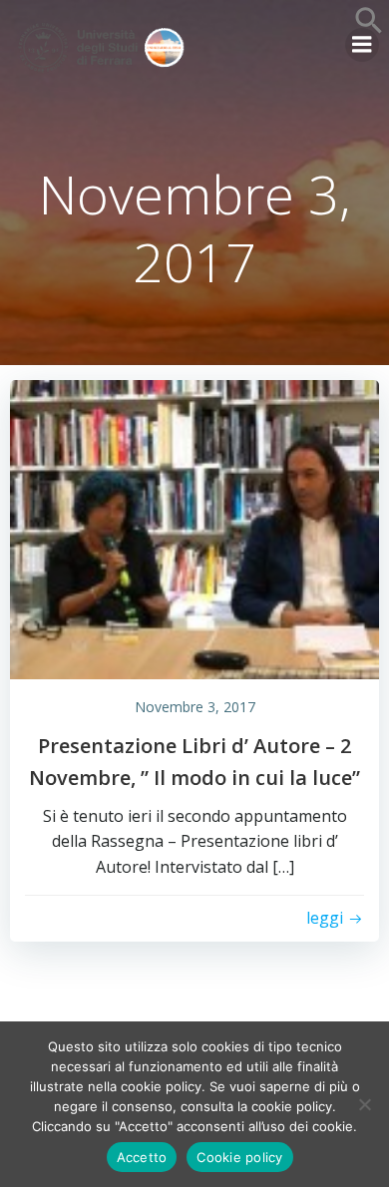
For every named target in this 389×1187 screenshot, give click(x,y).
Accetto (142, 1157)
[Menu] (362, 45)
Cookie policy (239, 1157)
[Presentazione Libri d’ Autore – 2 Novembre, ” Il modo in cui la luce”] (194, 528)
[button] (369, 29)
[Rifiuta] (364, 1104)
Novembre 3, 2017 (195, 706)
